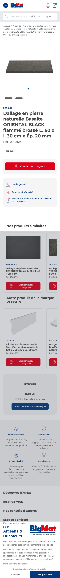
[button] (28, 89)
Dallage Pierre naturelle (25, 29)
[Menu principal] (5, 5)
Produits (16, 26)
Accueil (6, 26)
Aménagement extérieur (35, 26)
